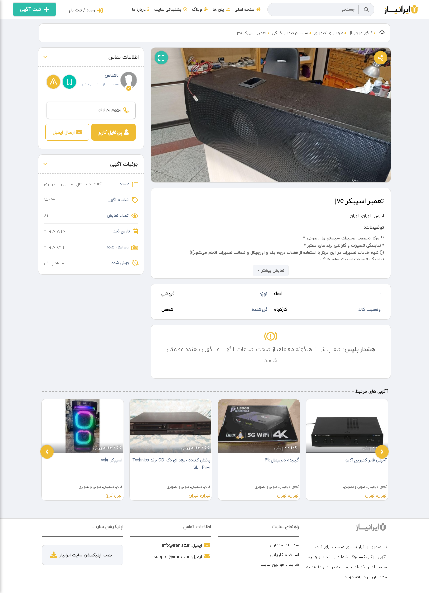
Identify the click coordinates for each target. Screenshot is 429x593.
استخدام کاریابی (284, 554)
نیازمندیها (379, 546)
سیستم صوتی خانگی (290, 32)
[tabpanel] (83, 450)
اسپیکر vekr (111, 460)
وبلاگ (197, 9)
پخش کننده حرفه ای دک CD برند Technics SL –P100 (171, 463)
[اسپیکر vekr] (83, 426)
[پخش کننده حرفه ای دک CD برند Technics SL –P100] (171, 426)
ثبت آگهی (30, 9)
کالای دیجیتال (360, 32)
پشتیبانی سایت (167, 9)
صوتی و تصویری (328, 32)
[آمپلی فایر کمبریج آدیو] (347, 426)
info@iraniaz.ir (176, 545)
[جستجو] (366, 10)
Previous (47, 452)
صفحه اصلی (244, 9)
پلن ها (218, 9)
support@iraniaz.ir (172, 556)
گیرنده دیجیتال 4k (282, 460)
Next (382, 452)
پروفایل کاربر (110, 132)
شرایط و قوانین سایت (280, 564)
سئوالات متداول (284, 545)
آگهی (382, 556)
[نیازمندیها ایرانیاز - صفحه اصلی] (401, 9)
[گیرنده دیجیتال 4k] (259, 426)
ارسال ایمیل (64, 132)
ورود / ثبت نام (82, 10)
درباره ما (139, 9)
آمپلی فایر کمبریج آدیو (366, 460)
